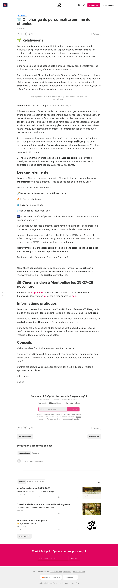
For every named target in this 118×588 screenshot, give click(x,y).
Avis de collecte (79, 572)
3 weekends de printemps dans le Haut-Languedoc (44, 504)
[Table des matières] (2, 294)
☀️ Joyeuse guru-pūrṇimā (27, 523)
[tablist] (28, 453)
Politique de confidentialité (70, 419)
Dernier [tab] (30, 482)
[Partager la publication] (84, 5)
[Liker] (19, 34)
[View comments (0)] (25, 34)
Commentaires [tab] (24, 453)
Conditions (67, 572)
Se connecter (108, 5)
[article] (59, 493)
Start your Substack (52, 577)
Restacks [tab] (35, 453)
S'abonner (93, 5)
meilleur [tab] (21, 482)
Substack (42, 583)
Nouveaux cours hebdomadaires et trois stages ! (36, 491)
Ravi (74, 296)
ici (45, 296)
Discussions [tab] (39, 482)
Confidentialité (56, 572)
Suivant (92, 436)
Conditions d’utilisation (71, 414)
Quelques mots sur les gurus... (33, 520)
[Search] (79, 5)
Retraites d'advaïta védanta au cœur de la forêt (35, 507)
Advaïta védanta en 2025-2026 (33, 488)
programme (37, 292)
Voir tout (23, 536)
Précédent (26, 436)
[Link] (14, 40)
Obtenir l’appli (70, 577)
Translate (22, 15)
